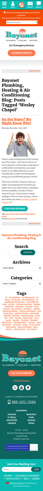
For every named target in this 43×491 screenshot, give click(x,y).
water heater (10, 214)
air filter (11, 304)
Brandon (37, 304)
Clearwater (19, 306)
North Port (31, 414)
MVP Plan (16, 315)
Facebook (28, 387)
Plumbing (11, 219)
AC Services (15, 300)
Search (28, 252)
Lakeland (7, 315)
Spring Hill (17, 325)
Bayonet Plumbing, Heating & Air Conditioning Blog (21, 236)
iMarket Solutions (17, 483)
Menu (4, 7)
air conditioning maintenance (21, 301)
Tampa (25, 325)
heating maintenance (27, 311)
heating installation (10, 311)
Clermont (29, 306)
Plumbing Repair (20, 322)
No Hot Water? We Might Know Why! (16, 121)
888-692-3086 (21, 5)
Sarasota (31, 322)
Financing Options (21, 381)
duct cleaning (16, 309)
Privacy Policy (15, 448)
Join (36, 469)
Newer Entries (33, 71)
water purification (25, 327)
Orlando (18, 318)
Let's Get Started (21, 373)
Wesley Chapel (19, 329)
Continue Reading (14, 208)
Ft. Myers (12, 417)
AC (6, 297)
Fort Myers (27, 309)
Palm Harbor (28, 318)
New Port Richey (27, 315)
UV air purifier (34, 325)
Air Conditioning (28, 300)
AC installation (14, 297)
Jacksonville (34, 313)
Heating (36, 309)
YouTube (21, 387)
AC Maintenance (28, 297)
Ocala (11, 318)
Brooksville (9, 306)
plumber (16, 320)
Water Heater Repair (22, 214)
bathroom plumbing (24, 304)
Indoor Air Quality (21, 313)
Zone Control (32, 329)
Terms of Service (23, 448)
